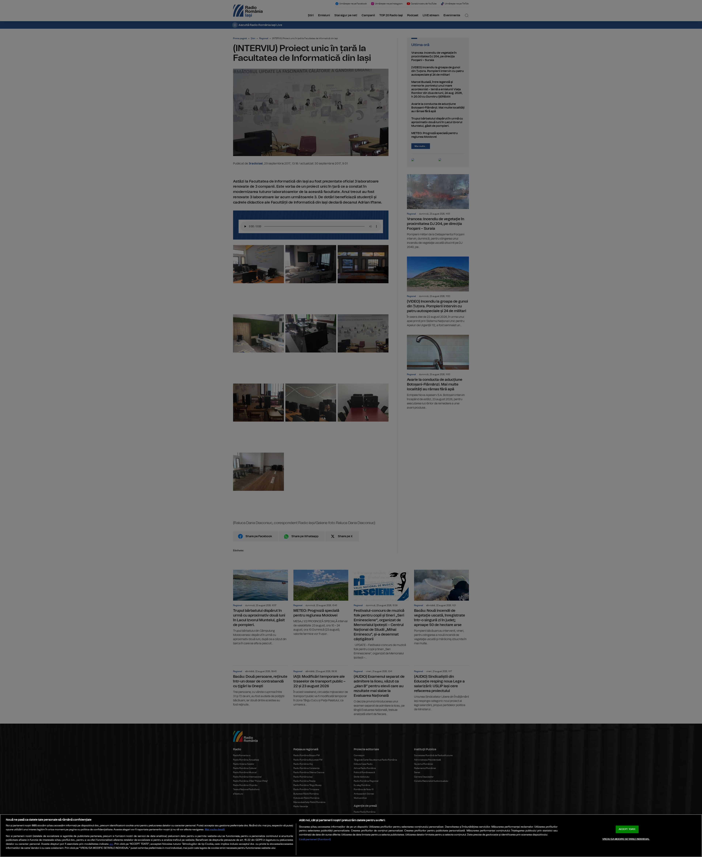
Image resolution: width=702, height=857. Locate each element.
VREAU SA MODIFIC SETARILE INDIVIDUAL (626, 839)
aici (111, 844)
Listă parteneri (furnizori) (315, 839)
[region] (351, 835)
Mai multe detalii (215, 829)
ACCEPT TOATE (627, 829)
